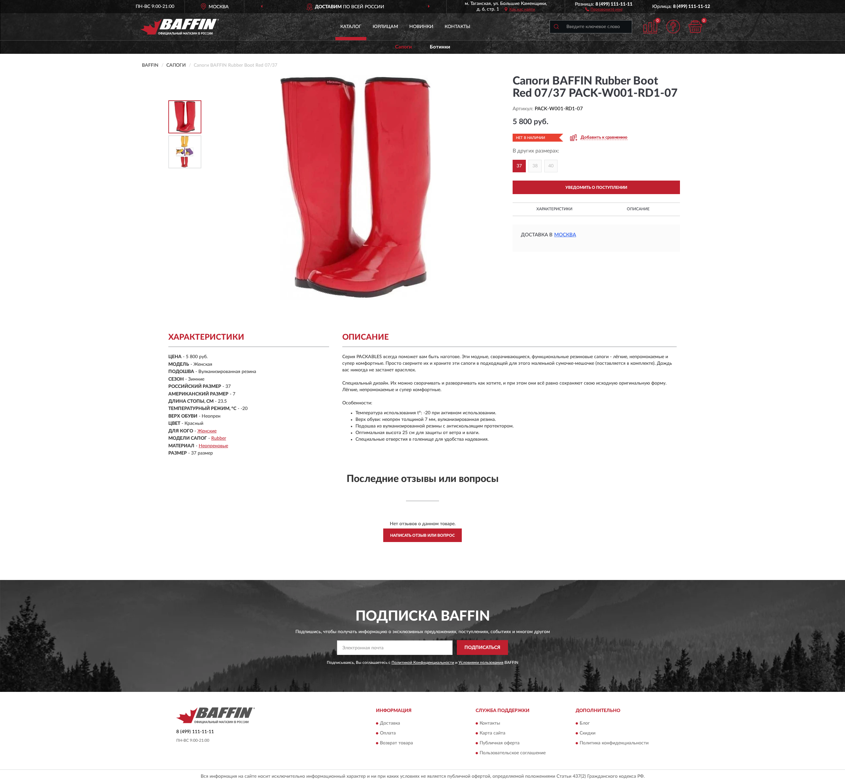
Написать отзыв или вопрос (422, 535)
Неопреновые (213, 446)
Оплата (388, 733)
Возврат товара (396, 743)
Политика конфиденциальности (614, 743)
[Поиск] (556, 26)
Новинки (421, 26)
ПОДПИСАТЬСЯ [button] (482, 647)
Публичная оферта (500, 743)
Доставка (390, 723)
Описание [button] (638, 209)
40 (551, 166)
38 (535, 166)
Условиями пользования (480, 662)
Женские (207, 431)
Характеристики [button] (554, 209)
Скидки (587, 733)
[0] (695, 26)
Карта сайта (492, 733)
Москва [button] (565, 234)
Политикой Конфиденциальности (422, 662)
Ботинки (440, 47)
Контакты (457, 26)
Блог (585, 723)
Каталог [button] (350, 26)
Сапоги (403, 47)
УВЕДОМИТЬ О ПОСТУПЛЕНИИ (596, 187)
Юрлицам (385, 26)
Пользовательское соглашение (513, 753)
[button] (604, 9)
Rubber (218, 438)
